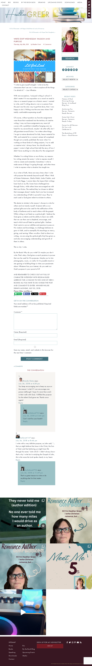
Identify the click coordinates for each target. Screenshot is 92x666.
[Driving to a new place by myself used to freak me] (23, 520)
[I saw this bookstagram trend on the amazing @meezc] (69, 566)
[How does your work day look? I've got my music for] (23, 612)
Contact (5, 5)
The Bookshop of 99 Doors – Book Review (70, 134)
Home (3, 2)
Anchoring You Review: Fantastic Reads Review (68, 111)
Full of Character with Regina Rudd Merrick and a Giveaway (27, 28)
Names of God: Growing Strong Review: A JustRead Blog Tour (69, 102)
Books (16, 2)
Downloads (70, 2)
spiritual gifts (44, 295)
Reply (21, 403)
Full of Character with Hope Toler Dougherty (42, 32)
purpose (37, 295)
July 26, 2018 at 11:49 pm (32, 473)
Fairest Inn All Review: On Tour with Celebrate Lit (70, 127)
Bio (9, 2)
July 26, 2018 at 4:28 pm (29, 383)
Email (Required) (20, 339)
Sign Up (50, 646)
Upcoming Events (55, 2)
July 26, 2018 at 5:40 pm (33, 416)
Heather (28, 14)
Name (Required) (20, 332)
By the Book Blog (28, 2)
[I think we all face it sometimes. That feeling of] (23, 566)
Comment (18, 312)
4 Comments (47, 44)
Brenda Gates (28, 381)
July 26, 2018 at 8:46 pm (26, 440)
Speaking (41, 2)
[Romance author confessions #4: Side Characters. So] (69, 520)
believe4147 (25, 438)
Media (79, 2)
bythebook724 (33, 413)
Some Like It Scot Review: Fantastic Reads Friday (68, 119)
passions (32, 295)
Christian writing (24, 295)
